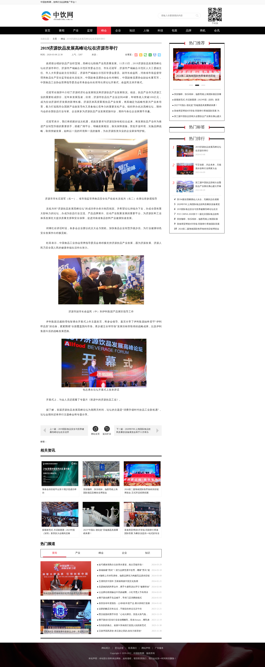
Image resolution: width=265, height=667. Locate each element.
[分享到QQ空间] (141, 55)
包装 (174, 30)
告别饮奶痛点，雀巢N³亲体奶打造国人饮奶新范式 (122, 625)
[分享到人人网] (155, 55)
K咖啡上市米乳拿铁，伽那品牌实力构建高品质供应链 (124, 576)
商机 (202, 30)
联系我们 (132, 648)
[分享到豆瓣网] (150, 55)
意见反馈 (119, 648)
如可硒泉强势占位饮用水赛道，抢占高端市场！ (121, 565)
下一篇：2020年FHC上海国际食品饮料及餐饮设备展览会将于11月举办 (133, 430)
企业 (118, 30)
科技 (160, 30)
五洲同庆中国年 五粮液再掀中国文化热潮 (118, 581)
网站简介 (106, 648)
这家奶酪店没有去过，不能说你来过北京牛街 (120, 609)
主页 (55, 39)
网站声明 (146, 648)
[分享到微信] (146, 55)
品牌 (188, 30)
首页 (47, 30)
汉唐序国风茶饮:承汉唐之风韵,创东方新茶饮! (120, 631)
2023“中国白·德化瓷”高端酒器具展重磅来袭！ (195, 105)
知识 (132, 30)
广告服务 (159, 648)
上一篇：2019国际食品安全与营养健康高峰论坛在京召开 (67, 430)
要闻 (61, 30)
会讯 (217, 30)
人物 (146, 30)
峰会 (104, 30)
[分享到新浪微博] (136, 55)
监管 (90, 30)
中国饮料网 (138, 653)
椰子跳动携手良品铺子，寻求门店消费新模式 (120, 598)
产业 (76, 30)
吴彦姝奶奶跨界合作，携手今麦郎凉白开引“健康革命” (124, 587)
